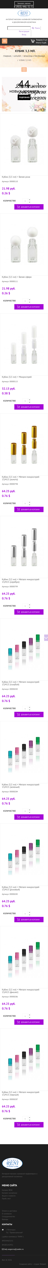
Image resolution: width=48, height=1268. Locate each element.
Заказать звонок (24, 3)
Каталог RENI (7, 1190)
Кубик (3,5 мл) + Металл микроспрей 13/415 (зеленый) (20, 786)
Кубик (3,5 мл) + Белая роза (16, 176)
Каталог (17, 56)
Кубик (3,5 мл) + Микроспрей (17, 376)
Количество (9, 200)
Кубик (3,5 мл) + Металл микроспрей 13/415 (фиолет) (20, 991)
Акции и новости (8, 1196)
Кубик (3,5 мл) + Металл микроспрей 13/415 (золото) (20, 478)
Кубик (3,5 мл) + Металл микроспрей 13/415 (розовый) (20, 888)
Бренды (5, 1219)
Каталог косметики (9, 1193)
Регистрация (24, 31)
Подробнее (24, 97)
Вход (24, 34)
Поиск (37, 28)
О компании (7, 1214)
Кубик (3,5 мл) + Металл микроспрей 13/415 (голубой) (20, 683)
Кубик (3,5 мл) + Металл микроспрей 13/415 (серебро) (20, 580)
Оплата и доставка (9, 1211)
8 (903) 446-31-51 (24, 6)
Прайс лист (6, 1198)
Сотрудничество (8, 1216)
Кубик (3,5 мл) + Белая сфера (16, 276)
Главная (7, 56)
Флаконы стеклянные (34, 56)
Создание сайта (25, 1264)
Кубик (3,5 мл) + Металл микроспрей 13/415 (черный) (20, 1093)
